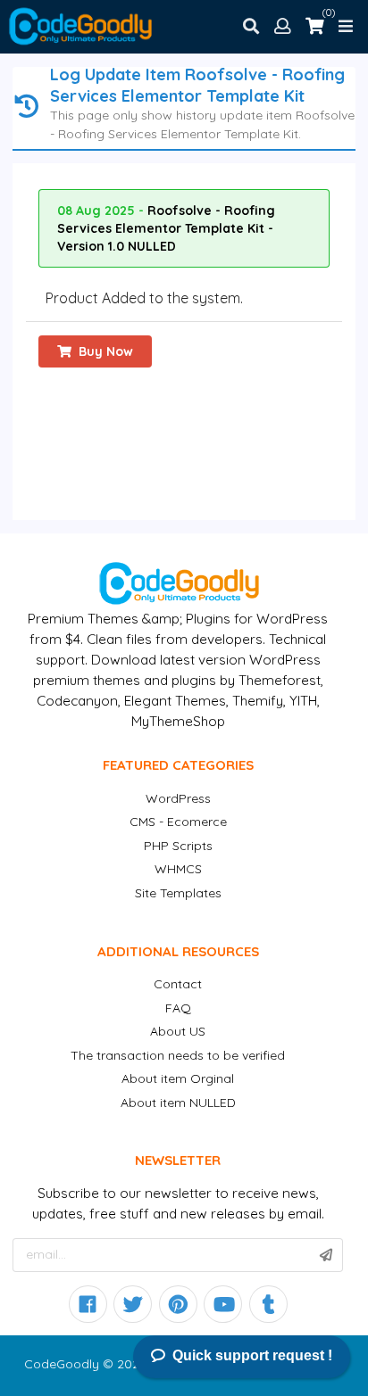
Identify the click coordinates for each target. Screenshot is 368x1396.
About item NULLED (178, 1102)
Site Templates (178, 893)
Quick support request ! (252, 1355)
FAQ (178, 1008)
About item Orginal (177, 1078)
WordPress (178, 798)
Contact (178, 984)
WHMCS (178, 869)
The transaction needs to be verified (178, 1055)
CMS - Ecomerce (178, 822)
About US (177, 1031)
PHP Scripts (178, 846)
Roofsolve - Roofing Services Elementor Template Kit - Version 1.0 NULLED (166, 228)
